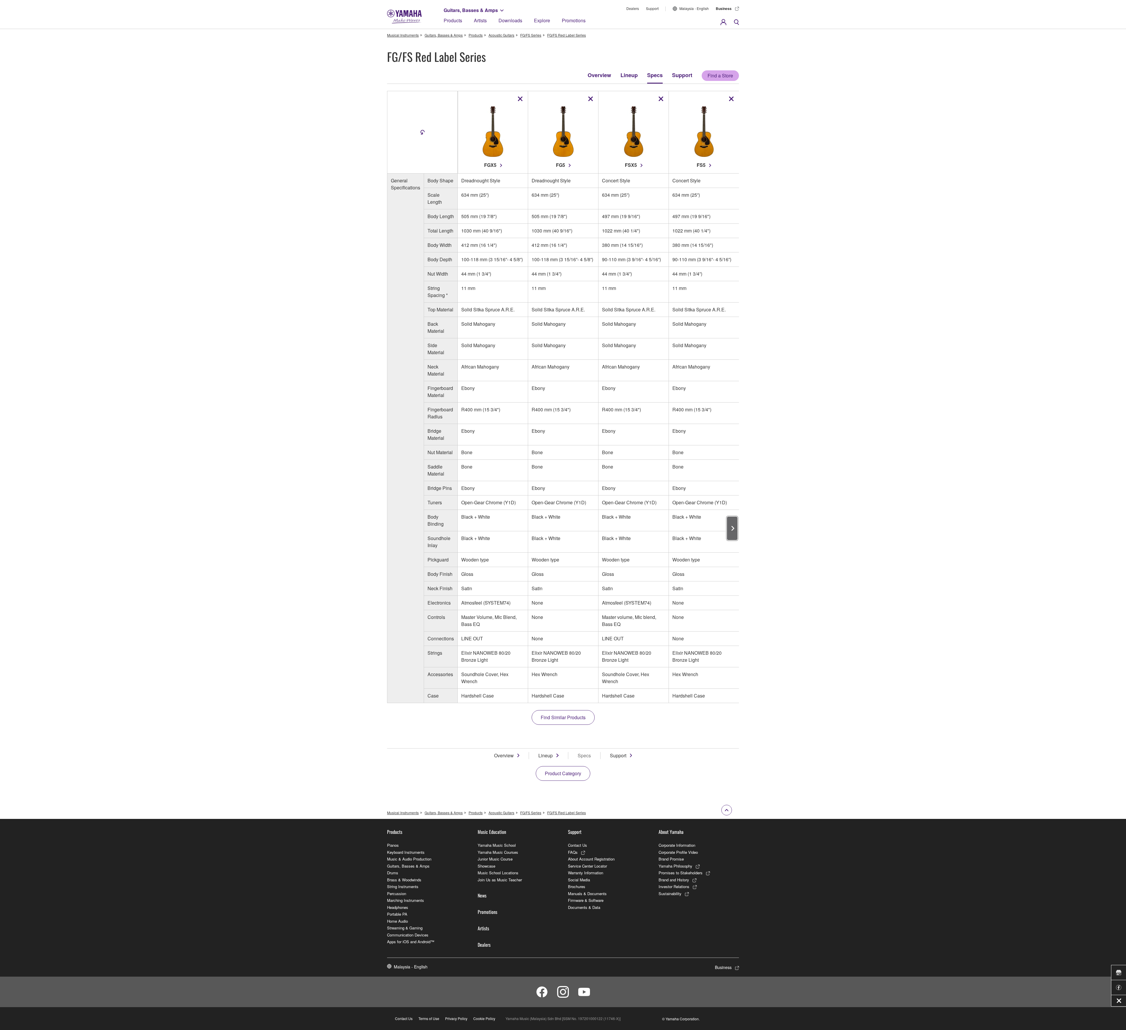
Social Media (579, 880)
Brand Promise (671, 859)
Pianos (393, 845)
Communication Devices (407, 935)
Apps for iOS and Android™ (410, 941)
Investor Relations (674, 886)
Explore (542, 20)
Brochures (576, 886)
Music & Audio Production (409, 859)
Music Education (492, 831)
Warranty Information (585, 872)
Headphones (397, 907)
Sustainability (670, 893)
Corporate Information (677, 845)
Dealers (632, 8)
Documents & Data (584, 907)
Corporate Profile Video (678, 852)
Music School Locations (498, 872)
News (482, 895)
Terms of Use (428, 1018)
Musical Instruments (403, 35)
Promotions (574, 20)
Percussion (396, 893)
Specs (655, 75)
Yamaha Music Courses (498, 852)
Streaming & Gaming (405, 928)
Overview (599, 75)
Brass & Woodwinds (404, 880)
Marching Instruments (405, 900)
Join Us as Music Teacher (500, 880)
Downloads (510, 20)
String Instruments (402, 886)
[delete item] (520, 99)
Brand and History (674, 880)
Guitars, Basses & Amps (471, 10)
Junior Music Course (495, 859)
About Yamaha (671, 831)
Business (724, 8)
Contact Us (577, 845)
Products (453, 20)
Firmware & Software (585, 900)
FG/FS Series (530, 35)
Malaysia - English (694, 8)
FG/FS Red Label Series (566, 35)
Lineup (629, 75)
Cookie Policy (484, 1018)
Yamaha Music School (497, 845)
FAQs (573, 852)
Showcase (486, 866)
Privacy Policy (456, 1018)
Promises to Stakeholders (681, 872)
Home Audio (397, 921)
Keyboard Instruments (406, 852)
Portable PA (397, 914)
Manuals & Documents (587, 893)
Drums (392, 872)
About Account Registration (591, 859)
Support (652, 8)
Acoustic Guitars (501, 35)
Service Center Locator (587, 866)
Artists (480, 20)
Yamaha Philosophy (675, 866)
